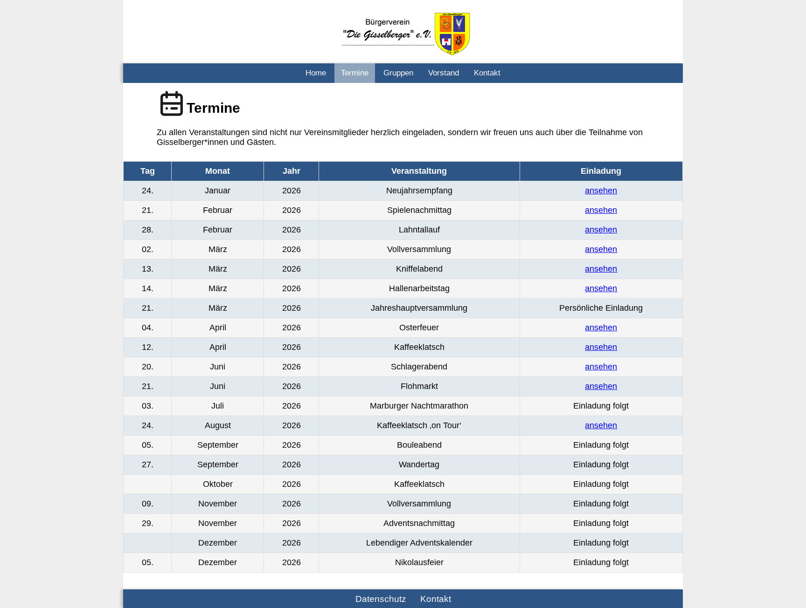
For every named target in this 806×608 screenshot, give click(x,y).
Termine (354, 72)
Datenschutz (380, 599)
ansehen (601, 190)
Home (316, 72)
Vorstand (443, 72)
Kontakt (487, 72)
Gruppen (398, 72)
